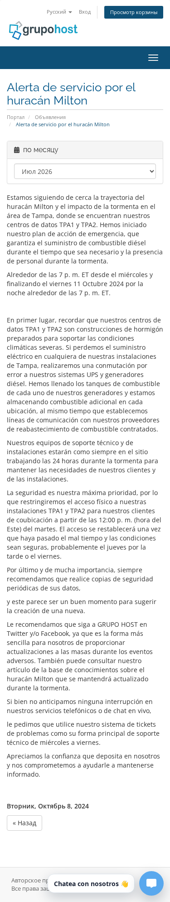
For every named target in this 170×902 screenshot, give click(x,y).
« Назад (24, 822)
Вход (85, 11)
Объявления (50, 117)
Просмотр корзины (133, 12)
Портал (15, 117)
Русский (57, 11)
